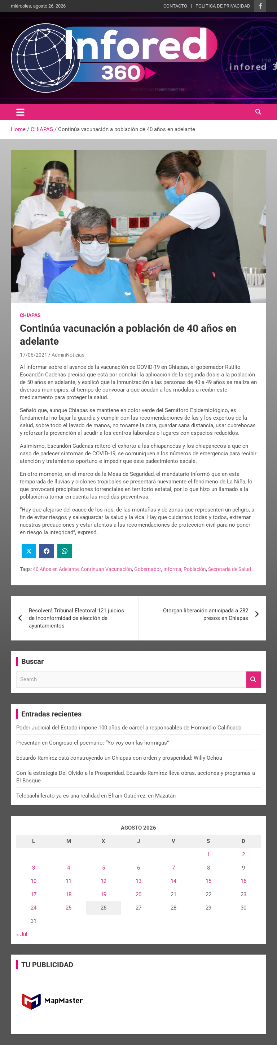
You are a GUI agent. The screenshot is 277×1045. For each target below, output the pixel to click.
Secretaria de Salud (229, 569)
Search (253, 679)
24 (33, 908)
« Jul (21, 934)
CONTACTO (175, 6)
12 (103, 881)
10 (33, 881)
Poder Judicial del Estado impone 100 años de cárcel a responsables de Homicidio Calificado (129, 727)
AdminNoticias (68, 355)
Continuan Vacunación (106, 569)
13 (138, 881)
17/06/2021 (33, 355)
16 (243, 881)
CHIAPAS (30, 315)
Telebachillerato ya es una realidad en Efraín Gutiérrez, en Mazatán (96, 795)
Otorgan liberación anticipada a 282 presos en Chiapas (205, 614)
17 (33, 894)
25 (68, 908)
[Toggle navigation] (20, 112)
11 (68, 881)
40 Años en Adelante (56, 569)
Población (195, 569)
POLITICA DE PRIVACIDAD (222, 6)
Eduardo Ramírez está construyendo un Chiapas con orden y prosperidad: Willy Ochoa (119, 758)
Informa (172, 569)
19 (103, 894)
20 (138, 894)
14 (173, 881)
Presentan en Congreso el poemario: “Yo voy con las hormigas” (92, 743)
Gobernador (147, 569)
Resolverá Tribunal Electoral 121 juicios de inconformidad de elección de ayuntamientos (76, 618)
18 (68, 894)
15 (208, 881)
